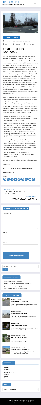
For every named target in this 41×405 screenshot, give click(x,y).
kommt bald (7, 369)
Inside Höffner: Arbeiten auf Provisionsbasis (14, 192)
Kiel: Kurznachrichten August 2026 (13, 286)
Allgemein (7, 37)
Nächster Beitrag (31, 196)
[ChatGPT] (33, 179)
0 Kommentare (30, 44)
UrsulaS (7, 44)
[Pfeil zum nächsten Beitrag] (36, 199)
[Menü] (35, 3)
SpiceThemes (30, 402)
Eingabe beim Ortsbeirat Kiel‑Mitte (13, 281)
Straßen (6, 376)
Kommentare (7, 213)
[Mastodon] (19, 179)
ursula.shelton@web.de (13, 402)
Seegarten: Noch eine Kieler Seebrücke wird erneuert (18, 283)
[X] (8, 179)
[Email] (29, 179)
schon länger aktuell (9, 372)
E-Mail (5, 243)
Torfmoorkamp (26, 41)
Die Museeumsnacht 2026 (10, 285)
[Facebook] (4, 179)
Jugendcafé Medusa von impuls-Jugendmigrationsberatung (24, 199)
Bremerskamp (8, 41)
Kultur (5, 371)
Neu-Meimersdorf (17, 41)
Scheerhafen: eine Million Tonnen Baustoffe (15, 288)
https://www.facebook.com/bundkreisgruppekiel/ (18, 168)
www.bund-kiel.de (8, 172)
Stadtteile (6, 374)
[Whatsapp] (26, 179)
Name (5, 232)
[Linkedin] (12, 179)
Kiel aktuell (11, 2)
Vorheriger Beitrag (9, 189)
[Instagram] (22, 179)
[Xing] (15, 179)
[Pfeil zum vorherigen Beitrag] (36, 191)
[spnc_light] (39, 3)
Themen (16, 37)
